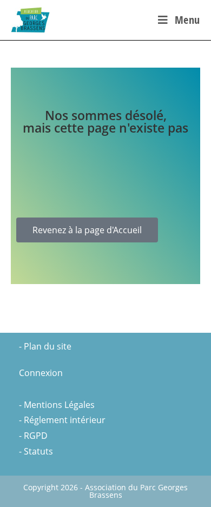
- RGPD (33, 436)
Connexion (41, 373)
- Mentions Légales (57, 405)
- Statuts (36, 451)
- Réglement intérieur (62, 420)
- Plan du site (45, 346)
